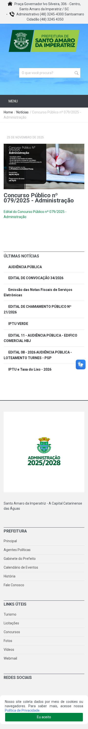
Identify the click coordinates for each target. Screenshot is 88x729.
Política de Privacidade (22, 710)
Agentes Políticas (17, 550)
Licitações (11, 623)
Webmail (10, 658)
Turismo (10, 614)
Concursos (12, 632)
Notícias (22, 112)
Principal (10, 541)
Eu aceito (44, 717)
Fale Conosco (14, 585)
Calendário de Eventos (21, 567)
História (9, 576)
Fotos (8, 641)
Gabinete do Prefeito (20, 559)
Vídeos (9, 650)
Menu (13, 101)
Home (8, 112)
